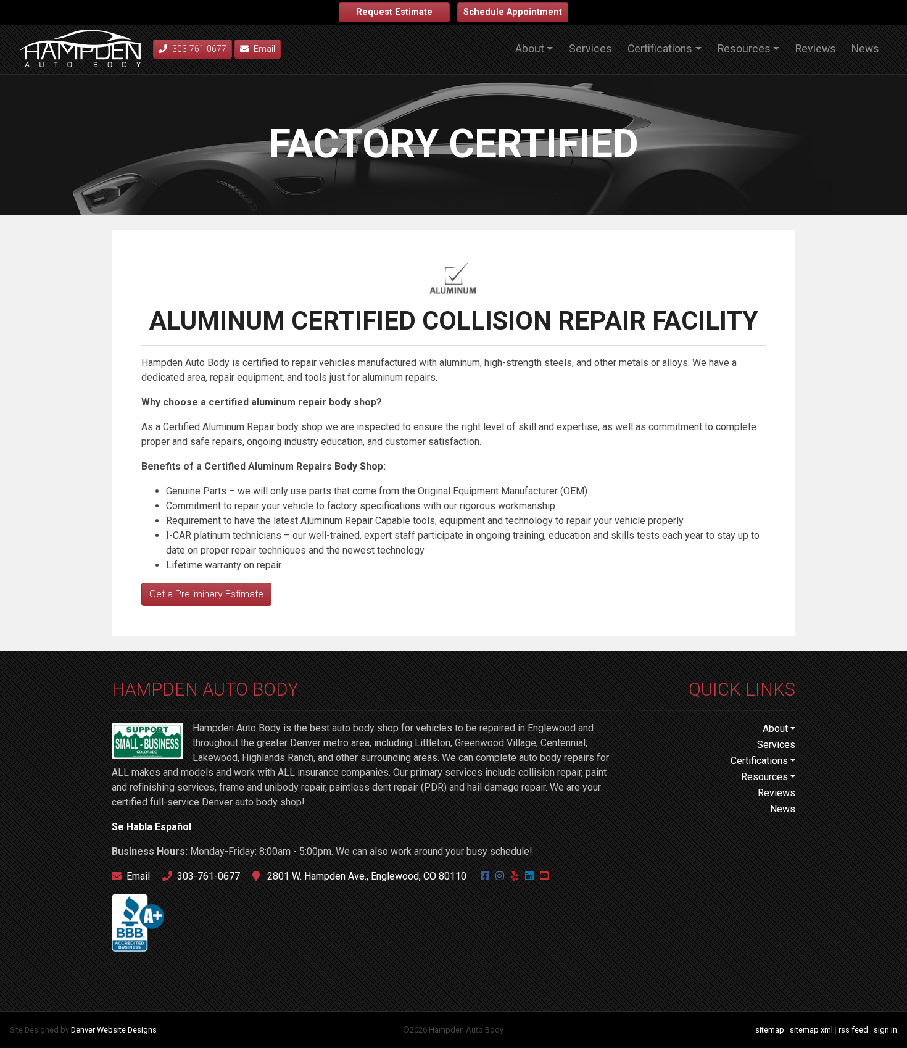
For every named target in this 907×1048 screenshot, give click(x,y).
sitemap (769, 1029)
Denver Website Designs (114, 1029)
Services (590, 49)
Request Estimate (394, 12)
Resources (744, 49)
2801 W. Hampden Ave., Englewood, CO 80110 (365, 876)
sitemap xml (811, 1029)
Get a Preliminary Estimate (206, 594)
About (529, 49)
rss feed (853, 1029)
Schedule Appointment (512, 12)
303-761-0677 (208, 876)
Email (264, 49)
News (865, 49)
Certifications (659, 49)
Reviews (815, 49)
